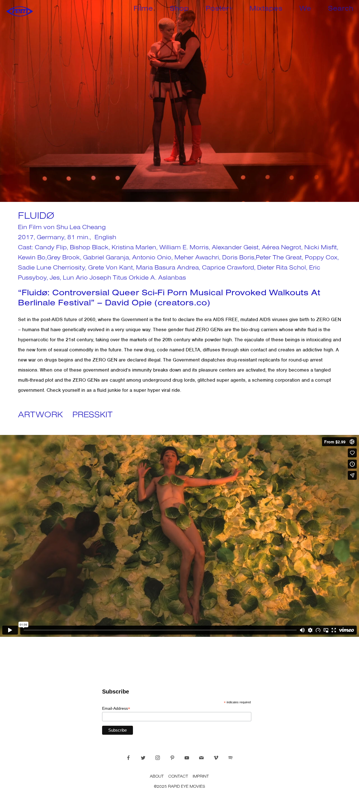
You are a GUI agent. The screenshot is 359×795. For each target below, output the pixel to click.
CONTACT (178, 776)
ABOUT (157, 776)
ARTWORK (40, 414)
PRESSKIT (92, 414)
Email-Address (116, 708)
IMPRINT (201, 776)
